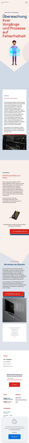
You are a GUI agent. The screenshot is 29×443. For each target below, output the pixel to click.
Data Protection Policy (15, 429)
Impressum (18, 397)
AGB (16, 402)
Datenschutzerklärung (20, 400)
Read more (14, 432)
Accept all (14, 437)
